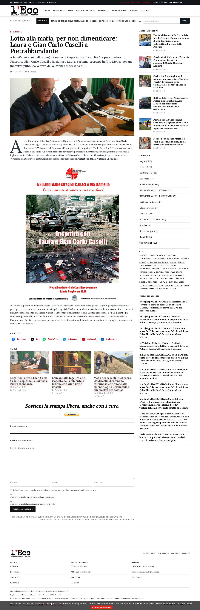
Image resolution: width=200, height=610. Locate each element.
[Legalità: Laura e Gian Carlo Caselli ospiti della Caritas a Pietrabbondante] (29, 362)
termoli (169, 285)
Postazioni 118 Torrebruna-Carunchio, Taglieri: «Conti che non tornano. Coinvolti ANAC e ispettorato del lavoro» (170, 124)
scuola (143, 285)
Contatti (133, 10)
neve (171, 279)
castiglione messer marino (153, 269)
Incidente (144, 275)
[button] (72, 232)
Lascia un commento (19, 426)
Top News (175, 553)
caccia (173, 262)
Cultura (143, 167)
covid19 (143, 272)
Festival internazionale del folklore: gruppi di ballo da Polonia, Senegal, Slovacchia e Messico (164, 319)
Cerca (185, 21)
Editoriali (14, 582)
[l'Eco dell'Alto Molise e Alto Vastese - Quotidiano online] (24, 10)
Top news (144, 243)
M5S (161, 275)
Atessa (142, 262)
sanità (162, 282)
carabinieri (171, 265)
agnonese (173, 256)
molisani (143, 279)
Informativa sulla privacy (143, 566)
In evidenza (59, 10)
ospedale (179, 279)
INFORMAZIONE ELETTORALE (154, 190)
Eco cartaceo (119, 10)
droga (152, 272)
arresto (185, 259)
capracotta (159, 265)
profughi (152, 282)
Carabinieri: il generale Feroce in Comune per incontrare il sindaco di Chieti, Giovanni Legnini (171, 61)
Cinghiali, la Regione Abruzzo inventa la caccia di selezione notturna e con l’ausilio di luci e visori (67, 517)
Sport (142, 237)
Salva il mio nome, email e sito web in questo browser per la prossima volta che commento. (54, 490)
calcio (181, 262)
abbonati (143, 256)
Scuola (142, 225)
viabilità (153, 289)
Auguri (142, 161)
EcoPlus (186, 553)
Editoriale (103, 10)
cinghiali (183, 269)
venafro (143, 289)
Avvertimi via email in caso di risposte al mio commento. (32, 497)
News (70, 10)
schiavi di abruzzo (175, 282)
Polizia (143, 282)
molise (164, 279)
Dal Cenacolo (145, 173)
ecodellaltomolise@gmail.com (145, 572)
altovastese (173, 259)
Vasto (187, 285)
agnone (163, 256)
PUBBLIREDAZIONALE (150, 219)
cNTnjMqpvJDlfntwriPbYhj (153, 301)
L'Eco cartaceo (146, 208)
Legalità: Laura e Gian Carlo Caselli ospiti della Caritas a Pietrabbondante (29, 381)
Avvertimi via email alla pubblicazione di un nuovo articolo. (32, 504)
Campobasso (145, 265)
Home (47, 10)
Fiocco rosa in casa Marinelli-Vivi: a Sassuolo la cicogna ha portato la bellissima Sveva (169, 141)
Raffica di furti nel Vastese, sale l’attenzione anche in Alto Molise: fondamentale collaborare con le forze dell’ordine (170, 104)
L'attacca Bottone (85, 10)
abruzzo (154, 256)
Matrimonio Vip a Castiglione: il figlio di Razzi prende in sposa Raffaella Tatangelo (86, 520)
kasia (142, 434)
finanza (160, 272)
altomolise (145, 259)
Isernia (154, 275)
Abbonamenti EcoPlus (81, 572)
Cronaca (14, 566)
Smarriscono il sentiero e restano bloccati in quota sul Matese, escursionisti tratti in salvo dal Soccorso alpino (162, 437)
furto (179, 272)
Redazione (75, 577)
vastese (178, 285)
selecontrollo (156, 285)
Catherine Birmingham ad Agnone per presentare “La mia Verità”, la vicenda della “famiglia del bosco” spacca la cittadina (170, 82)
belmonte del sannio (158, 262)
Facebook (136, 577)
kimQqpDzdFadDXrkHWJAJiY (155, 354)
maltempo (169, 275)
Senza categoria (147, 231)
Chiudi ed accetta (101, 607)
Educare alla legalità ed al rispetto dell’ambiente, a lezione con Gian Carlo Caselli (69, 382)
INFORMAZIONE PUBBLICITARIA (155, 196)
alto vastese (158, 259)
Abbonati (145, 10)
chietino (172, 269)
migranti (179, 275)
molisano (154, 279)
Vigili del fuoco (167, 289)
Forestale (170, 272)
